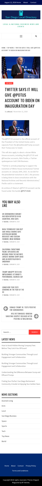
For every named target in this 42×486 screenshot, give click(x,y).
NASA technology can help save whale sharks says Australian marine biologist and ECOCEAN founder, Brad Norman (12, 234)
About (25, 2)
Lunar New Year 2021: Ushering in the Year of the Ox (13, 289)
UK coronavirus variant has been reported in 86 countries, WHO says (11, 216)
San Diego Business (9, 416)
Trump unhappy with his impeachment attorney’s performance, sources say (12, 274)
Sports (4, 426)
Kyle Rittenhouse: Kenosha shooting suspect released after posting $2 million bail (19, 316)
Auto (3, 406)
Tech (3, 431)
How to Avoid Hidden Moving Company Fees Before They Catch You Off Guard (18, 346)
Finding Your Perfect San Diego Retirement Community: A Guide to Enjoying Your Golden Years (21, 382)
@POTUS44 (25, 191)
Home (18, 2)
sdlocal (10, 111)
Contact (33, 2)
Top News (9, 83)
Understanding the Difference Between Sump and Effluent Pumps (21, 373)
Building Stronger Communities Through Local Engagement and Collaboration (20, 355)
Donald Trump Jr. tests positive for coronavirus (23, 308)
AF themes (26, 482)
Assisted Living (7, 401)
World (4, 441)
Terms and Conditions (20, 471)
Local (4, 411)
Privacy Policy (31, 466)
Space (4, 421)
